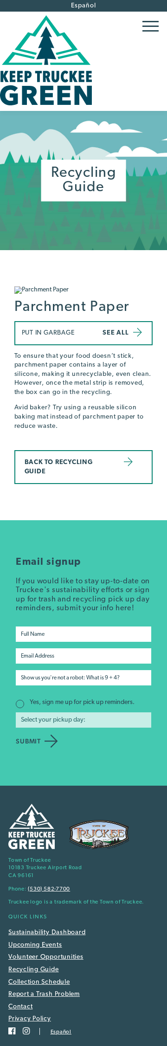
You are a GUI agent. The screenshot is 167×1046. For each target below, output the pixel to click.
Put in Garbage (48, 332)
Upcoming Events (35, 945)
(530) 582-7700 (49, 889)
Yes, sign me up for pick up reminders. (82, 702)
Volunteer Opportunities (46, 957)
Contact (20, 1006)
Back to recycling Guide (59, 467)
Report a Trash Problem (44, 994)
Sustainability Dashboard (46, 932)
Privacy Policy (29, 1018)
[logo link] (46, 107)
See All (115, 332)
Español (83, 5)
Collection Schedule (39, 982)
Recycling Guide (33, 969)
